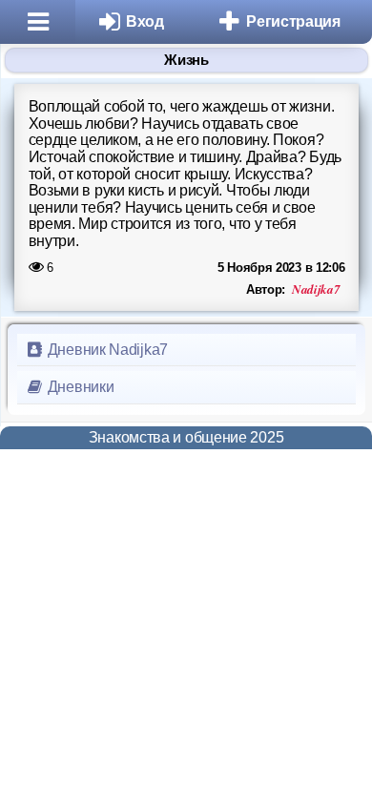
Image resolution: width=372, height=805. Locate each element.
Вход (145, 21)
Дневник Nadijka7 (106, 349)
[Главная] (37, 22)
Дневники (79, 387)
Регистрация (293, 21)
